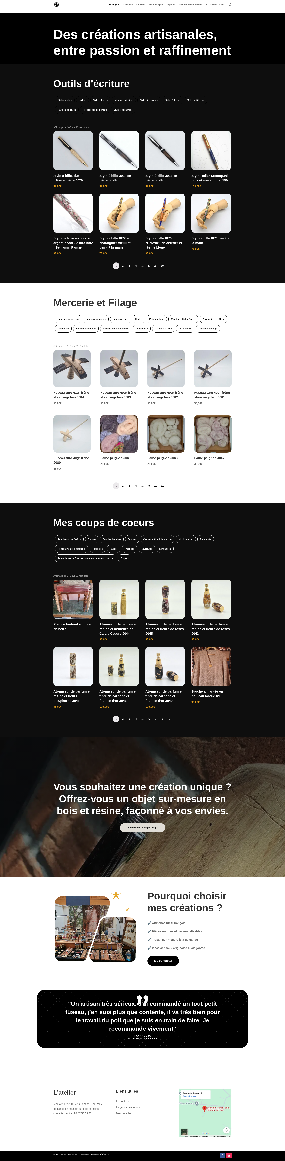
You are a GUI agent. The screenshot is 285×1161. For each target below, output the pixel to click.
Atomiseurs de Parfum (69, 539)
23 (149, 265)
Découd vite (142, 328)
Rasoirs (114, 548)
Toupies (125, 558)
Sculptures (146, 548)
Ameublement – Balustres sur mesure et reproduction (86, 558)
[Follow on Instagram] (229, 1155)
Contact (140, 4)
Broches (132, 539)
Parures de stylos (67, 109)
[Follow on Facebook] (222, 1155)
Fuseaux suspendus (68, 319)
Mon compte (156, 4)
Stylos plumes (100, 100)
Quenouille (63, 328)
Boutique (114, 4)
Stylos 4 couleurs (149, 100)
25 (162, 265)
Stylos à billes (65, 100)
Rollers (82, 100)
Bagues (92, 539)
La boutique (123, 1101)
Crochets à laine (163, 328)
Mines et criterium (123, 100)
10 (155, 485)
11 (162, 485)
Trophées (129, 548)
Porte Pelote (185, 328)
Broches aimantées (86, 328)
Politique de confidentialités (78, 1154)
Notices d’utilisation (190, 4)
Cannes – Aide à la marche (157, 539)
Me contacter (163, 960)
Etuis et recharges (123, 109)
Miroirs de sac (185, 539)
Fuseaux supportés (96, 319)
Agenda (171, 4)
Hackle (138, 319)
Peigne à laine (156, 319)
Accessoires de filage (214, 319)
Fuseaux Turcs (120, 319)
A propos (128, 4)
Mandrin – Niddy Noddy (183, 319)
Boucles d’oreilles (112, 539)
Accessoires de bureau (95, 109)
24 (155, 265)
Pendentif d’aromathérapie (71, 548)
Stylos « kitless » (196, 100)
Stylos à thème (172, 100)
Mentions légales (59, 1154)
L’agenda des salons (128, 1107)
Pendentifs (205, 539)
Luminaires (165, 548)
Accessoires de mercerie (116, 328)
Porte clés (97, 548)
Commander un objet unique (143, 827)
